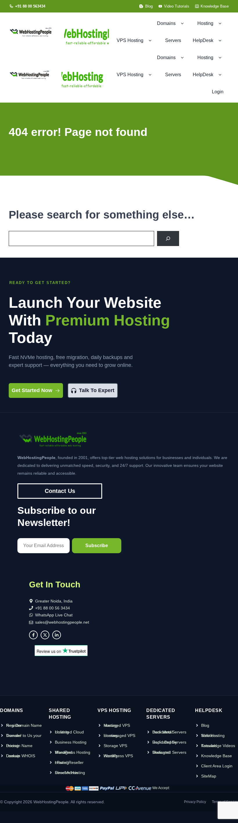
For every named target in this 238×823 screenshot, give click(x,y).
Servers (173, 40)
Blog (205, 725)
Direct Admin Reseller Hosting (70, 772)
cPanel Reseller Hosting (69, 762)
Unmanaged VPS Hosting (119, 735)
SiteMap (208, 776)
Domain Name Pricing (19, 745)
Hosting (205, 57)
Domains (166, 57)
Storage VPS (115, 745)
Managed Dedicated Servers (169, 752)
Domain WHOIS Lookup (20, 755)
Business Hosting (70, 742)
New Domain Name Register (24, 725)
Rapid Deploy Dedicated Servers (169, 742)
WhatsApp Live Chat (54, 615)
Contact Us (60, 491)
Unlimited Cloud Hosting (69, 732)
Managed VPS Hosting (117, 725)
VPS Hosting (130, 40)
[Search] (168, 238)
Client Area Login (216, 766)
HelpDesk (203, 74)
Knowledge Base (216, 755)
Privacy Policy (195, 802)
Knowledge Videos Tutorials (218, 745)
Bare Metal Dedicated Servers (169, 732)
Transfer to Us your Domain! (24, 735)
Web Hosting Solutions (213, 735)
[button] (182, 23)
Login (217, 91)
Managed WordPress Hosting (72, 752)
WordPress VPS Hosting (118, 755)
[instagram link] (56, 635)
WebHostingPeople (50, 802)
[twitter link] (45, 635)
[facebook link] (33, 635)
